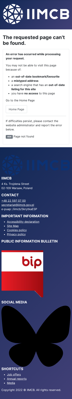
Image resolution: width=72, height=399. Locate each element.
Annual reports (17, 378)
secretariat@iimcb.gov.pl (17, 205)
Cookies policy (17, 230)
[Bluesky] (36, 336)
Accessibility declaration (23, 221)
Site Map (13, 226)
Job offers (14, 374)
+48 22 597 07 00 (13, 200)
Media (11, 383)
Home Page (16, 109)
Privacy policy (16, 234)
